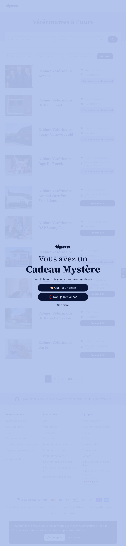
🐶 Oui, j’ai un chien (63, 288)
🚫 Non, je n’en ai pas (63, 297)
